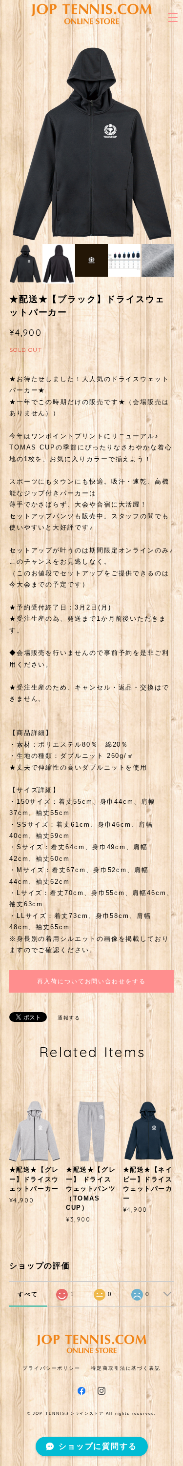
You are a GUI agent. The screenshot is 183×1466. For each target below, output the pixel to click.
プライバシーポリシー (51, 1368)
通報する (69, 1017)
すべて (28, 1294)
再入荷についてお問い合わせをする (91, 981)
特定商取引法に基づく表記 (126, 1368)
